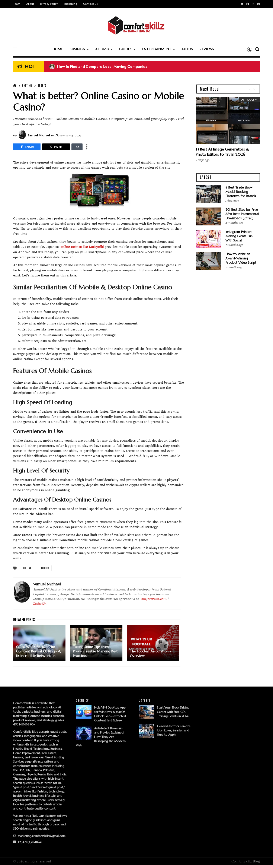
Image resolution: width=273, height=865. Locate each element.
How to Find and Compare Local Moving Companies (98, 66)
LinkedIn (39, 603)
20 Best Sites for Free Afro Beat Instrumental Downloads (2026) (242, 213)
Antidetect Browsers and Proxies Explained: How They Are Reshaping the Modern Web (101, 736)
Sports (42, 85)
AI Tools (102, 49)
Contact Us (90, 3)
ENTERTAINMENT (156, 49)
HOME (57, 49)
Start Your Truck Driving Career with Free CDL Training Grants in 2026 (173, 712)
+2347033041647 (29, 842)
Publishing (70, 3)
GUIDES (125, 49)
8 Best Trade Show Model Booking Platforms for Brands (240, 191)
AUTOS (187, 49)
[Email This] (77, 146)
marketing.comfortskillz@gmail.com (41, 836)
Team (16, 3)
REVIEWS (206, 49)
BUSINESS (77, 49)
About (30, 3)
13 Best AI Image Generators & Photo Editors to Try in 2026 (222, 152)
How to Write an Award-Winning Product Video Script (240, 258)
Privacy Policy (49, 3)
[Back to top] (262, 855)
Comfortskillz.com (153, 599)
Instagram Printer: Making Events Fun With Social (239, 236)
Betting (27, 85)
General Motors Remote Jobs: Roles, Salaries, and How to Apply (173, 730)
